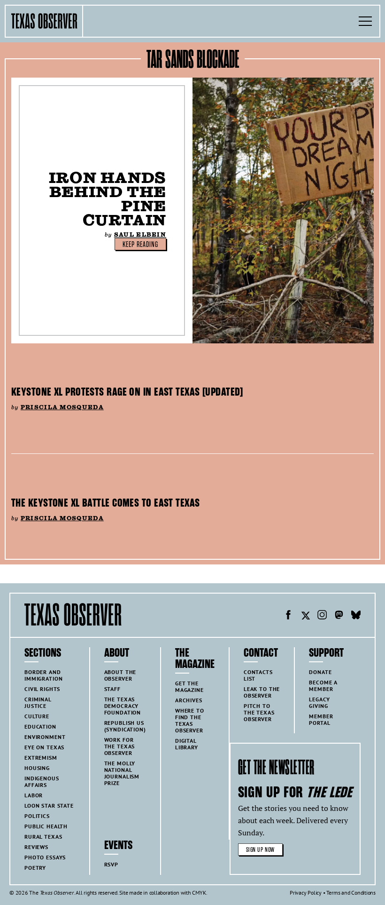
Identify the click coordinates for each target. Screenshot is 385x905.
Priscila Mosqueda (62, 407)
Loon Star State (49, 805)
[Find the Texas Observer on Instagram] (322, 616)
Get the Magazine (189, 686)
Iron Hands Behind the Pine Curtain (107, 199)
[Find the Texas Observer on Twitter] (305, 616)
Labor (33, 795)
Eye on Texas (44, 747)
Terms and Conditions (351, 892)
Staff (112, 688)
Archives (188, 700)
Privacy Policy (306, 892)
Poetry (35, 867)
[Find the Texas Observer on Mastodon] (339, 616)
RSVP (111, 864)
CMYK (199, 892)
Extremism (40, 757)
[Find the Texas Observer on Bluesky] (356, 616)
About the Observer (120, 675)
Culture (36, 716)
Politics (37, 815)
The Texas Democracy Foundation (122, 706)
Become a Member (323, 685)
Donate (320, 671)
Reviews (36, 846)
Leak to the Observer (262, 692)
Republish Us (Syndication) (125, 726)
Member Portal (321, 719)
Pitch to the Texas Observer (259, 712)
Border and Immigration (43, 675)
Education (40, 726)
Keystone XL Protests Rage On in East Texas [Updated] (127, 391)
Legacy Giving (319, 702)
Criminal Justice (38, 702)
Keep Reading (140, 244)
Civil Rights (42, 688)
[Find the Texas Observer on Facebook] (288, 616)
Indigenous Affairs (41, 781)
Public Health (46, 826)
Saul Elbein (140, 234)
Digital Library (186, 744)
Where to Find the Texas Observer (189, 720)
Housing (37, 767)
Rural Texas (43, 836)
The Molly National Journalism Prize (122, 773)
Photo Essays (45, 857)
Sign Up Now (260, 849)
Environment (44, 736)
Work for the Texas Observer (119, 746)
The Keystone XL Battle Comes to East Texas (105, 502)
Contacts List (258, 675)
